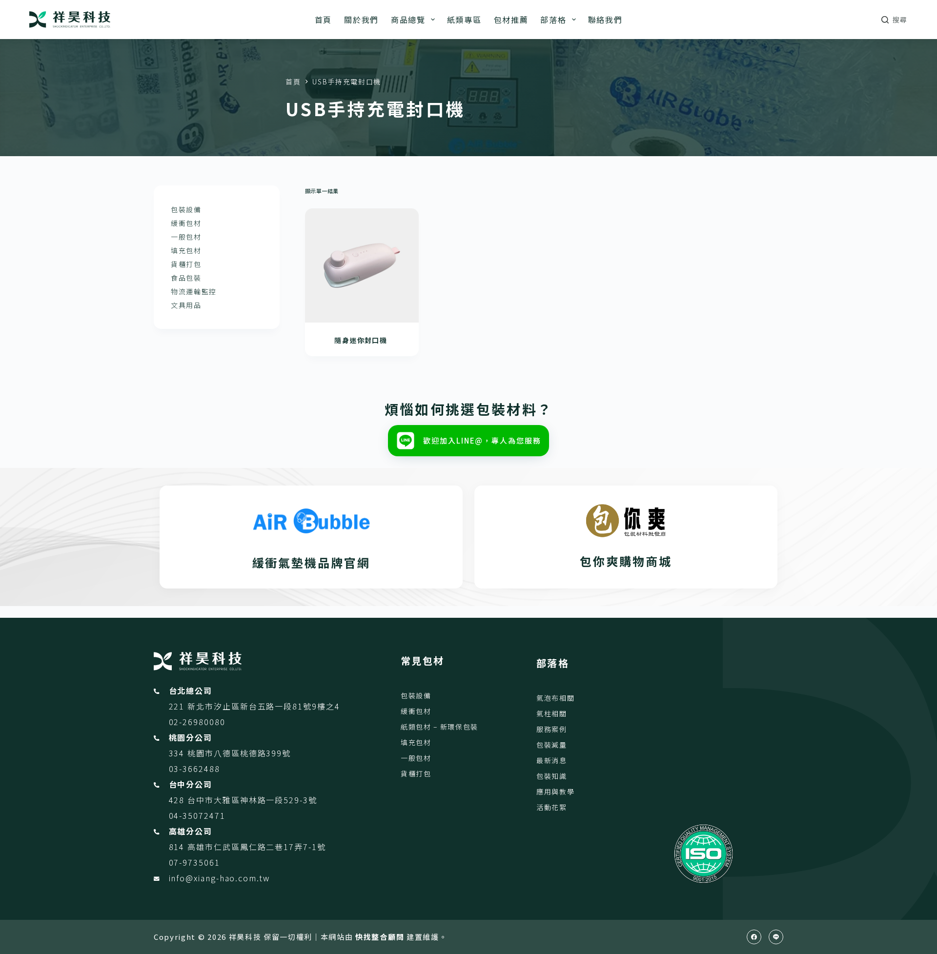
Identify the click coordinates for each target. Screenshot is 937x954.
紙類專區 (464, 19)
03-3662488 (194, 768)
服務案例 (551, 729)
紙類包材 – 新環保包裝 (439, 726)
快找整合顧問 (379, 937)
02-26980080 (197, 722)
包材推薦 (511, 19)
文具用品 (186, 305)
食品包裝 (186, 278)
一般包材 (186, 237)
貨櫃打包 (186, 264)
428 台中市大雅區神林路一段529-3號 (243, 800)
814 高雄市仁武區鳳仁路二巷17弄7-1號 (247, 847)
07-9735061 (194, 862)
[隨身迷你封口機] (362, 265)
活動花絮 (551, 807)
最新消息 (551, 760)
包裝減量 (551, 745)
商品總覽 (408, 19)
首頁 (323, 19)
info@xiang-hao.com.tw (219, 878)
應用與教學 (555, 791)
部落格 (553, 19)
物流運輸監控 (194, 291)
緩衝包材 (186, 223)
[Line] (776, 937)
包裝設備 (186, 209)
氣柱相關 (551, 713)
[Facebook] (754, 937)
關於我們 (361, 19)
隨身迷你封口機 (361, 340)
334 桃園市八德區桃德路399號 (230, 753)
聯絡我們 (605, 19)
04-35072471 (197, 815)
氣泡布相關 (555, 698)
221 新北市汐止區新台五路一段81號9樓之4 (254, 706)
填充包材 (186, 250)
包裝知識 (551, 776)
